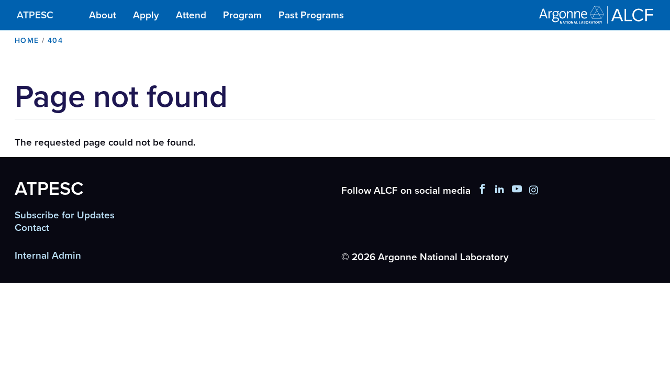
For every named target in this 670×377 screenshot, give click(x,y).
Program (242, 15)
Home (27, 40)
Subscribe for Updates (65, 215)
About (102, 15)
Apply (146, 15)
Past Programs (311, 15)
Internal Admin (48, 255)
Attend (191, 15)
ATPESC (35, 15)
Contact (32, 228)
